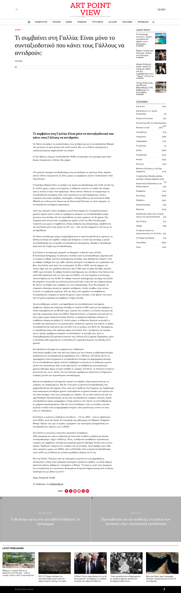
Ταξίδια (139, 226)
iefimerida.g (56, 484)
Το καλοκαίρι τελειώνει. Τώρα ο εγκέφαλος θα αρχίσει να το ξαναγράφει (144, 39)
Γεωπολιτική (141, 146)
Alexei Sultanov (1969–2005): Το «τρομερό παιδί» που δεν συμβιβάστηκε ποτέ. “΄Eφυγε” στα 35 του (145, 70)
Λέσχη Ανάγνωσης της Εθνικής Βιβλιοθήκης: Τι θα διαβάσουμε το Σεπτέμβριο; (144, 88)
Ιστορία (139, 159)
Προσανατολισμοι (143, 205)
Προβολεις (140, 200)
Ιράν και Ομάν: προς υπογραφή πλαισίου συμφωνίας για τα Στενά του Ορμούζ (161, 578)
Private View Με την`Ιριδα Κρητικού (151, 123)
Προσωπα (140, 209)
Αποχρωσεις (141, 136)
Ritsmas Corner (143, 127)
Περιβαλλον (141, 191)
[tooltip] (16, 9)
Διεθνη (18, 30)
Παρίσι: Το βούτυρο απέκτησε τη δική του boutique (145, 53)
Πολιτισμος (140, 195)
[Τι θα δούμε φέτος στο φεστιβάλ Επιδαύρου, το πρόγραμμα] (45, 519)
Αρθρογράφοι (141, 141)
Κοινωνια (140, 164)
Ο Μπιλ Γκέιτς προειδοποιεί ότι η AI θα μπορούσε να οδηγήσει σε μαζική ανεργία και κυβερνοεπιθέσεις (90, 578)
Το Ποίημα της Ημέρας (145, 238)
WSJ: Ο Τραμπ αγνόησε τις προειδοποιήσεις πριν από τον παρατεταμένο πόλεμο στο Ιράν (52, 578)
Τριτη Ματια (141, 242)
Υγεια (138, 247)
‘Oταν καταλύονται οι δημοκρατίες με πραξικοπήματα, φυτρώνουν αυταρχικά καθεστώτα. (125, 578)
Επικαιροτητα (141, 155)
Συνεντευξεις (141, 221)
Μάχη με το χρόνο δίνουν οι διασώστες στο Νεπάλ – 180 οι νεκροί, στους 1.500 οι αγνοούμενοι (18, 573)
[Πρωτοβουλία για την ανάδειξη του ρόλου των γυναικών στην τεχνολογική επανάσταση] (136, 519)
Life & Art (140, 106)
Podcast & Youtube (144, 118)
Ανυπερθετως (141, 132)
